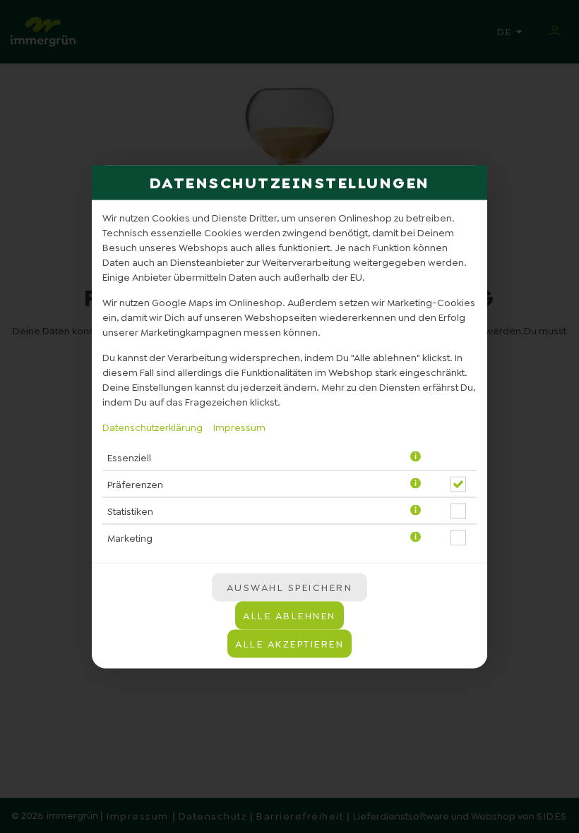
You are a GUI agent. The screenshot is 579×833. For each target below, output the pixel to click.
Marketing (130, 538)
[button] (415, 457)
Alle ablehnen (289, 615)
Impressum (239, 426)
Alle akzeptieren (289, 643)
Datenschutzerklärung (152, 426)
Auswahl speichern (290, 586)
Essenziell (129, 457)
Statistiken (130, 511)
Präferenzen (135, 484)
